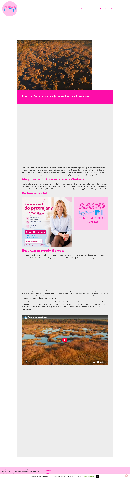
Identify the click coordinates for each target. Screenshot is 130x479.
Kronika (107, 8)
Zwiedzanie (100, 8)
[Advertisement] (65, 28)
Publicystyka (93, 8)
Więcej (113, 8)
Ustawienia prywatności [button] (88, 476)
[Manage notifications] (126, 475)
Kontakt (47, 473)
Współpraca (48, 470)
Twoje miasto (84, 8)
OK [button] (97, 476)
